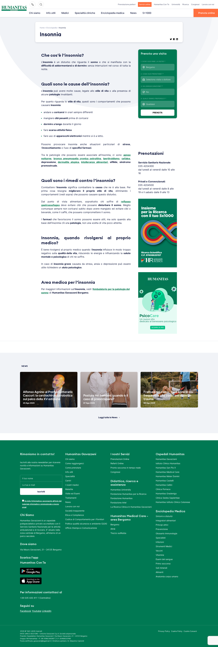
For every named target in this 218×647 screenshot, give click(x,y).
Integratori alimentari (166, 520)
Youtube (36, 610)
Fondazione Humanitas (121, 498)
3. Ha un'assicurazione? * (152, 86)
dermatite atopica (68, 162)
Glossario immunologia (166, 533)
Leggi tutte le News (107, 417)
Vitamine (160, 555)
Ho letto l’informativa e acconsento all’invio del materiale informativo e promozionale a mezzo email (42, 504)
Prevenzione (162, 529)
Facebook (25, 610)
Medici (65, 12)
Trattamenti (70, 498)
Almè (112, 529)
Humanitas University (120, 489)
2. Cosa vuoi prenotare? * (152, 74)
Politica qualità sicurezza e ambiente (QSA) (86, 523)
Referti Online (117, 463)
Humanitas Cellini (164, 485)
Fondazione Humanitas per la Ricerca (128, 494)
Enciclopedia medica (112, 12)
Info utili (50, 12)
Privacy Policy (164, 631)
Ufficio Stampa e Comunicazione (81, 528)
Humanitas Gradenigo (166, 493)
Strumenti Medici (164, 546)
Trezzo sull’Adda (118, 533)
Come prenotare (73, 467)
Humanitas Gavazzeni (166, 459)
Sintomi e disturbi (164, 516)
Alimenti (159, 572)
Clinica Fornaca (163, 489)
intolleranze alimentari (94, 162)
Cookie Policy (177, 631)
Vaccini (159, 550)
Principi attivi (162, 525)
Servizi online (144, 4)
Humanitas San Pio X (166, 467)
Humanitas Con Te (161, 4)
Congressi (195, 4)
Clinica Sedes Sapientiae (168, 498)
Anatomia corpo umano (167, 576)
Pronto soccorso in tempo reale (125, 467)
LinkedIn (46, 610)
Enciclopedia (51, 28)
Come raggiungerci (74, 463)
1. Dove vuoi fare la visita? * (153, 61)
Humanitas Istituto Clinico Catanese (173, 502)
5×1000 (147, 12)
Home (42, 28)
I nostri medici (72, 485)
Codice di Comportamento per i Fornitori (84, 519)
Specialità (70, 476)
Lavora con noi (208, 4)
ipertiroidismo (111, 158)
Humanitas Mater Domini (167, 476)
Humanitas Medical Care (167, 472)
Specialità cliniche (85, 12)
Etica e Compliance (74, 515)
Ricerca (185, 4)
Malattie (69, 489)
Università (176, 4)
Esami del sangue (164, 559)
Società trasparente (74, 510)
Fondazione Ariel (118, 502)
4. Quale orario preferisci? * (153, 98)
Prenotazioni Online (119, 459)
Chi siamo (34, 12)
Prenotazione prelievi (127, 4)
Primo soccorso (163, 563)
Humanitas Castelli (165, 480)
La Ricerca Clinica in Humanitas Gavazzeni (131, 507)
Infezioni (160, 542)
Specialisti (161, 537)
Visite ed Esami (72, 493)
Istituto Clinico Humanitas (168, 463)
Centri (68, 480)
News (133, 12)
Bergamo (114, 524)
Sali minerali (161, 568)
